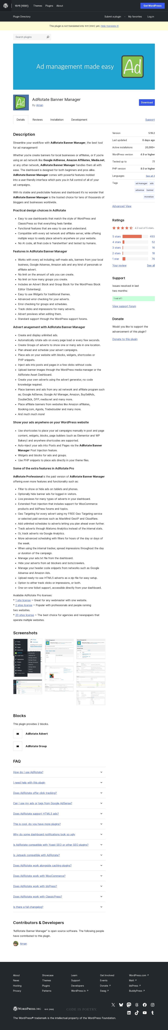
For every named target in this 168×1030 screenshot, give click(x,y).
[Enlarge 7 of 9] (101, 666)
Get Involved (107, 975)
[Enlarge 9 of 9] (101, 694)
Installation (56, 119)
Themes (46, 980)
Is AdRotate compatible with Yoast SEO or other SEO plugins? (50, 844)
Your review (119, 265)
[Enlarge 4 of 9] (69, 670)
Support (150, 119)
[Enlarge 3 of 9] (69, 643)
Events (103, 980)
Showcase (47, 975)
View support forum (124, 306)
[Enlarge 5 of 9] (69, 688)
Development (79, 119)
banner (150, 190)
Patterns (46, 990)
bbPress (135, 985)
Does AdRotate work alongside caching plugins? (42, 865)
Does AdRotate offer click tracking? (35, 793)
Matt (133, 980)
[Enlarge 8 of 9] (101, 680)
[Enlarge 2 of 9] (37, 684)
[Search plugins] (48, 37)
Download (147, 102)
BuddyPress (137, 990)
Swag (104, 990)
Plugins (46, 985)
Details (21, 119)
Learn (74, 975)
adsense (140, 190)
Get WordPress (153, 5)
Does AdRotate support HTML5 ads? (36, 813)
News (16, 980)
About (16, 975)
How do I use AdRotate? (28, 772)
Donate (105, 985)
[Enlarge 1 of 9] (37, 643)
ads (152, 183)
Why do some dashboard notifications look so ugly (44, 834)
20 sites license (24, 615)
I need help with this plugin (29, 782)
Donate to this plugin (124, 339)
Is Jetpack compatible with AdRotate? (36, 855)
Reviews (37, 119)
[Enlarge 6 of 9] (101, 643)
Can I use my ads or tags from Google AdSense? (42, 803)
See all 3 (150, 176)
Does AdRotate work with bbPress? (35, 886)
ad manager (141, 183)
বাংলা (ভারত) (49, 1009)
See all (151, 265)
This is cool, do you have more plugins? (37, 824)
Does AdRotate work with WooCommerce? (39, 875)
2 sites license (23, 605)
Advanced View (121, 206)
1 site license (23, 600)
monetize (149, 196)
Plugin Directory (22, 16)
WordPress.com (139, 975)
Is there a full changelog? (28, 907)
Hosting (17, 985)
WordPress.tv (80, 990)
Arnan (39, 105)
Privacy (17, 990)
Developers (77, 985)
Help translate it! (110, 26)
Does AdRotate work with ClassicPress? (37, 896)
